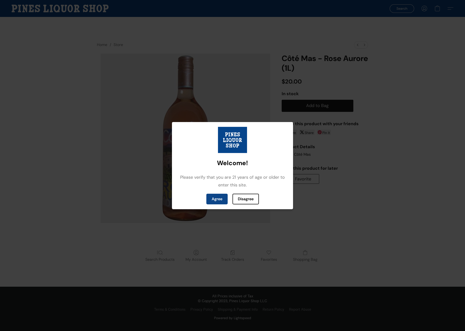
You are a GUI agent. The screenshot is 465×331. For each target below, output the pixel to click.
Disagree (246, 198)
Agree (217, 198)
